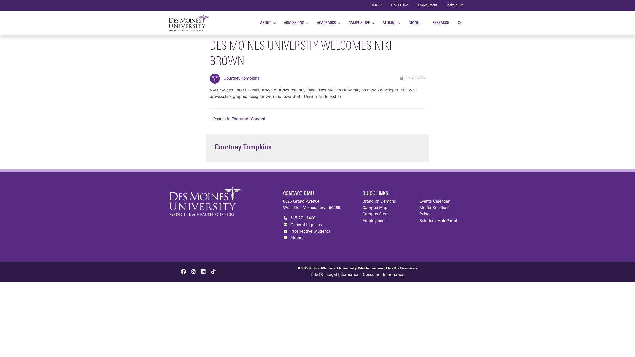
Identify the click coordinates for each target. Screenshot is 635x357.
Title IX (316, 275)
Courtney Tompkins (241, 79)
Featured (240, 119)
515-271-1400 (302, 218)
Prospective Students (309, 232)
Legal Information (343, 275)
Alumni (296, 238)
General (258, 119)
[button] (459, 23)
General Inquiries (305, 225)
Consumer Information (383, 275)
